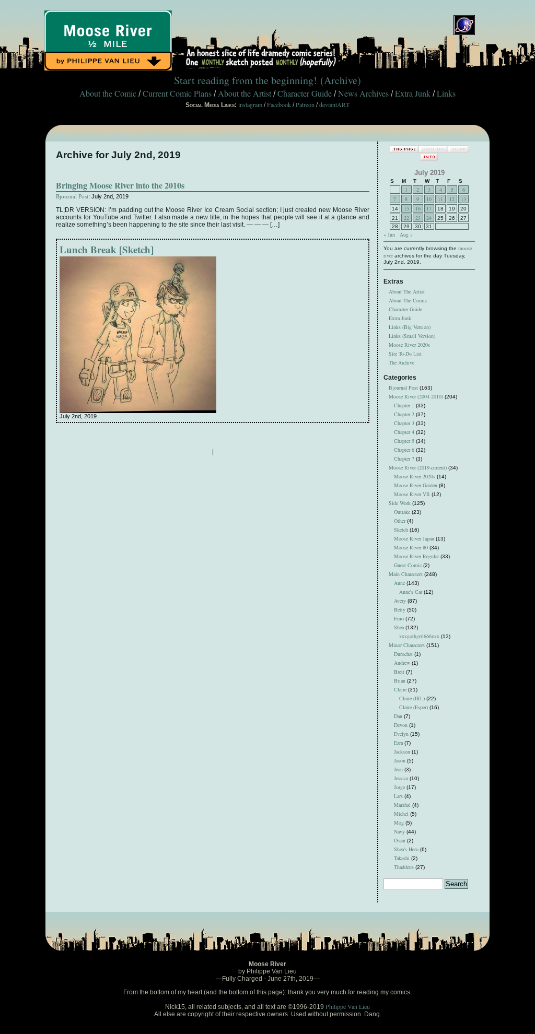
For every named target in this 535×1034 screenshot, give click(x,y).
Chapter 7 (404, 458)
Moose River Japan (414, 538)
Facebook (279, 104)
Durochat (403, 653)
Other (399, 520)
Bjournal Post (72, 196)
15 (406, 208)
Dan (398, 716)
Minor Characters (407, 645)
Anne (399, 582)
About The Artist (407, 291)
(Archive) (340, 80)
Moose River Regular (416, 556)
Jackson (402, 751)
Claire (400, 689)
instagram (250, 104)
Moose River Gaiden (415, 485)
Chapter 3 (404, 423)
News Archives (363, 93)
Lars (398, 796)
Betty (399, 609)
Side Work (400, 503)
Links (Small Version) (412, 335)
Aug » (406, 234)
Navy (399, 831)
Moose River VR (412, 494)
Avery (400, 600)
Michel (401, 813)
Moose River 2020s (409, 344)
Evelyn (401, 733)
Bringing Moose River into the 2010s (120, 185)
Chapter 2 (404, 414)
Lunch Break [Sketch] (107, 249)
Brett (399, 671)
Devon (401, 724)
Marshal (402, 804)
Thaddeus (404, 867)
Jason (399, 760)
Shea (399, 627)
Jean (398, 769)
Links (446, 93)
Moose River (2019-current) (418, 467)
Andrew (402, 662)
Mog (399, 822)
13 (463, 199)
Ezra (398, 742)
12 (452, 199)
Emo (399, 618)
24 (429, 217)
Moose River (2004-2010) (416, 396)
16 (418, 208)
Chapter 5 (404, 440)
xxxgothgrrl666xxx (419, 636)
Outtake (402, 511)
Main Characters (406, 574)
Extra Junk (413, 93)
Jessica (401, 778)
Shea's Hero (406, 849)
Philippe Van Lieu (347, 1006)
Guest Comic (408, 565)
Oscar (399, 840)
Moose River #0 (411, 547)
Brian (399, 680)
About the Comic (107, 93)
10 (429, 199)
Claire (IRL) (412, 698)
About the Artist (244, 93)
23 (418, 217)
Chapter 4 (404, 432)
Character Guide (304, 93)
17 (429, 208)
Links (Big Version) (410, 327)
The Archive (401, 362)
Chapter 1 (404, 405)
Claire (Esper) (413, 707)
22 (406, 217)
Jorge (399, 787)
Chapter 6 (404, 449)
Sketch (401, 529)
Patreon (305, 104)
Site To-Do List (405, 353)
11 (440, 199)
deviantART (334, 104)
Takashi (402, 858)
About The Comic (408, 300)
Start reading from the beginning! (245, 80)
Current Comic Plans (177, 93)
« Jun (389, 234)
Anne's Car (410, 591)
